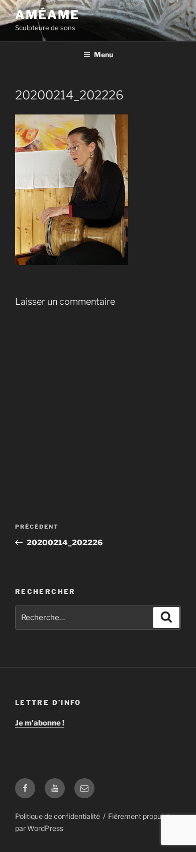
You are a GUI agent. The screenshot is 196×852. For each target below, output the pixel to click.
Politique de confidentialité (57, 816)
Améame (47, 15)
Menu (103, 54)
